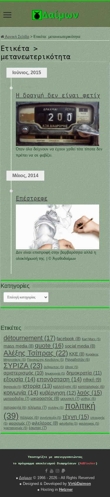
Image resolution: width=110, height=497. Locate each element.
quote (49, 345)
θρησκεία (12, 386)
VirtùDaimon (79, 483)
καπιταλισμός (91, 387)
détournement (29, 338)
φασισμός (20, 423)
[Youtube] (51, 470)
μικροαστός (45, 398)
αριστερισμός (24, 373)
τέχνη (75, 416)
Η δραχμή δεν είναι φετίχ (58, 95)
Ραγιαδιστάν (77, 360)
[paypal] (63, 470)
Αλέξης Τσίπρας (36, 353)
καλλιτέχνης (65, 387)
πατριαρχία (15, 407)
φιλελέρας (45, 423)
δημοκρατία (84, 373)
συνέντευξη (50, 417)
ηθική (92, 379)
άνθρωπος (54, 367)
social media (80, 346)
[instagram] (57, 470)
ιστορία (37, 386)
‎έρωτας (38, 427)
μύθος (88, 399)
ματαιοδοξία (16, 398)
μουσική (69, 398)
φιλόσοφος (89, 423)
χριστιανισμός (16, 428)
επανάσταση (59, 379)
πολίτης (56, 407)
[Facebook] (46, 470)
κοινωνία (21, 392)
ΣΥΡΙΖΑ (23, 366)
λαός (89, 392)
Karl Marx (91, 339)
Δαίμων (25, 478)
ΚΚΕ (76, 354)
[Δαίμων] (55, 14)
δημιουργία (55, 373)
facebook (69, 338)
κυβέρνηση (58, 393)
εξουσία (19, 379)
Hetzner (66, 489)
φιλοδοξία (68, 423)
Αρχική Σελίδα (16, 36)
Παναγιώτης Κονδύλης (45, 359)
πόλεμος (29, 417)
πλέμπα (37, 407)
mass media (19, 346)
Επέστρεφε (32, 198)
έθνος (71, 367)
